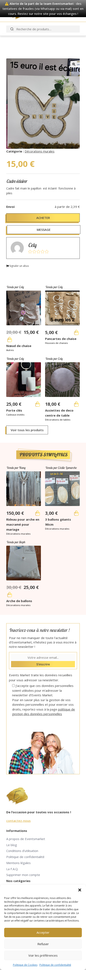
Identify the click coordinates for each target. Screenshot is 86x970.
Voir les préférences (43, 955)
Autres (10, 350)
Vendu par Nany (15, 468)
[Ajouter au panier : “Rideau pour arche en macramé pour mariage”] (37, 513)
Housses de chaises (56, 343)
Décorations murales (39, 151)
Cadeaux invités (15, 414)
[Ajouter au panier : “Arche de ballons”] (9, 594)
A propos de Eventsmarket (25, 839)
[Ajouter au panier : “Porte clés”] (37, 404)
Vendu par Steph (15, 542)
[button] (80, 890)
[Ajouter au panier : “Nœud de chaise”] (9, 339)
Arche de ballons (19, 601)
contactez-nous (18, 821)
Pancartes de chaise (60, 339)
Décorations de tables (57, 419)
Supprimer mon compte (23, 875)
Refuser (43, 944)
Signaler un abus (19, 266)
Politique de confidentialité (55, 965)
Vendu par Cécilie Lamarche (61, 468)
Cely (32, 245)
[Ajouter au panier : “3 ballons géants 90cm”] (76, 513)
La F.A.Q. (12, 869)
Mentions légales (18, 863)
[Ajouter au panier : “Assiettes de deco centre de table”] (76, 404)
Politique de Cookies (25, 965)
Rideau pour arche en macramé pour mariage (22, 524)
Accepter (43, 932)
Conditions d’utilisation (22, 851)
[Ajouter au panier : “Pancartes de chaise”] (76, 332)
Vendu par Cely (15, 287)
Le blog (11, 845)
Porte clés (14, 410)
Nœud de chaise (18, 346)
